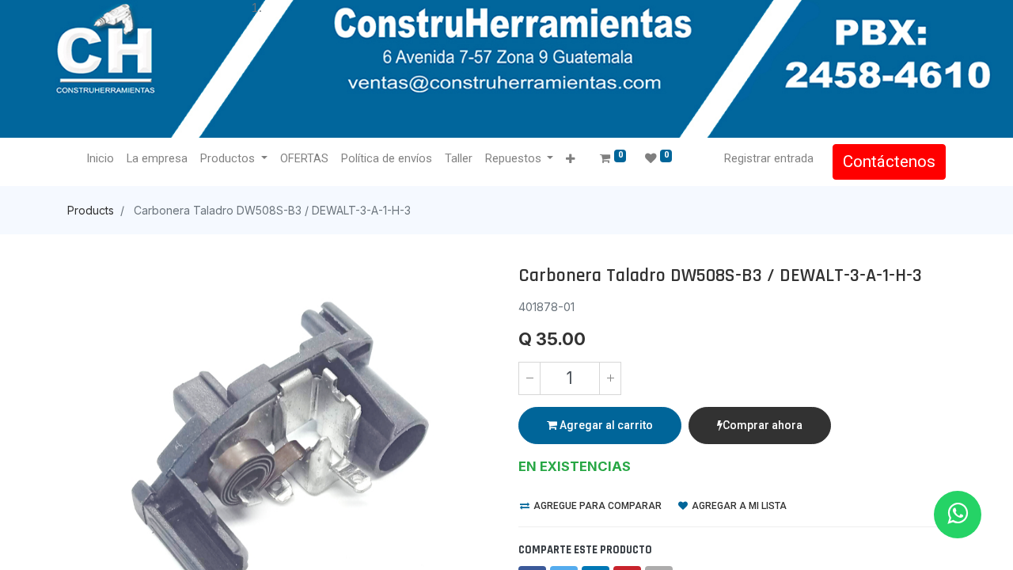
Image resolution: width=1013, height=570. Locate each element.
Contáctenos (889, 161)
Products (90, 210)
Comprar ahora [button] (762, 425)
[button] (570, 159)
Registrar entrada (769, 158)
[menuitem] (100, 159)
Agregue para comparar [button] (596, 505)
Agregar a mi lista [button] (738, 505)
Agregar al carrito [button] (605, 425)
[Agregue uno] (610, 378)
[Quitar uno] (529, 378)
